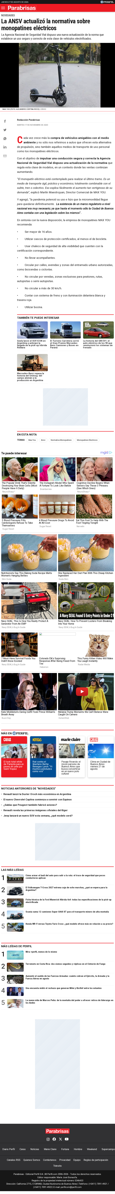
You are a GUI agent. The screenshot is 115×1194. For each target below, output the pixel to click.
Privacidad (64, 1160)
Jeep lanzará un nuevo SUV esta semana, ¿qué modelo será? (38, 815)
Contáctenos (49, 1160)
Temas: (21, 440)
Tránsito (57, 1165)
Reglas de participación (96, 1160)
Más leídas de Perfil (16, 946)
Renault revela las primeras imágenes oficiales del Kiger (35, 810)
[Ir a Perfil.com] (107, 2)
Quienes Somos (31, 1160)
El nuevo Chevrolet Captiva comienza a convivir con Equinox (37, 799)
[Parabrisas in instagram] (48, 1139)
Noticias (34, 1149)
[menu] (3, 8)
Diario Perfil (8, 1149)
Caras (23, 1149)
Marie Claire (50, 1149)
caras (14, 741)
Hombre (78, 1149)
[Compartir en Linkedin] (4, 146)
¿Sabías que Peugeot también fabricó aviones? (30, 805)
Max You (32, 440)
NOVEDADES (8, 15)
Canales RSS (13, 1160)
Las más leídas (12, 870)
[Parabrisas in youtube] (66, 1139)
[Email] (4, 155)
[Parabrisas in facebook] (54, 1139)
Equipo (77, 1160)
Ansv (43, 440)
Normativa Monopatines (61, 440)
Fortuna (65, 1149)
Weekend (92, 1149)
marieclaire (72, 741)
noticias (43, 741)
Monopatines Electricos (87, 440)
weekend (101, 741)
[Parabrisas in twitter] (60, 1139)
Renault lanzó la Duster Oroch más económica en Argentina (37, 794)
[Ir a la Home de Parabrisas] (22, 8)
